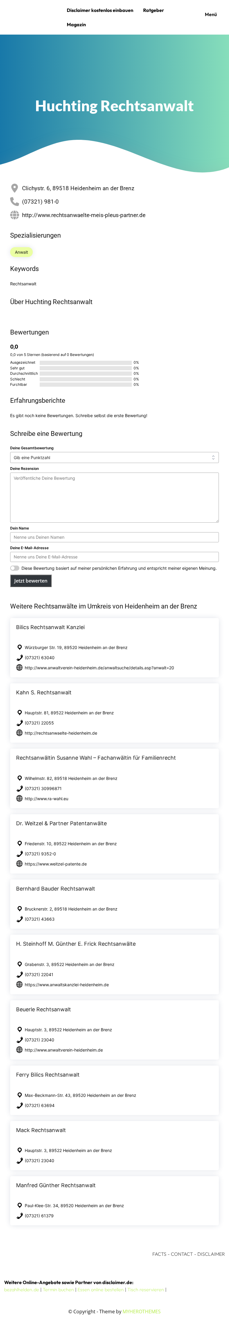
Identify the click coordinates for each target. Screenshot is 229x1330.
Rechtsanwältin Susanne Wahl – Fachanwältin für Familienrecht (96, 758)
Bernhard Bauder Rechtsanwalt (55, 888)
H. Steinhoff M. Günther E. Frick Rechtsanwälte (76, 944)
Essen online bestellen (101, 1289)
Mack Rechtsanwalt (41, 1130)
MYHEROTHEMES (142, 1311)
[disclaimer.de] (34, 17)
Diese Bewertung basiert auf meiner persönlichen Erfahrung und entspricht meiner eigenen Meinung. (119, 568)
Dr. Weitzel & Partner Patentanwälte (61, 823)
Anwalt (21, 252)
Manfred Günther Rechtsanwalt (56, 1185)
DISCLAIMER (211, 1254)
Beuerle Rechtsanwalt (43, 1009)
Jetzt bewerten (30, 580)
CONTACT (182, 1254)
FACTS (159, 1254)
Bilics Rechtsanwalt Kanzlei (50, 627)
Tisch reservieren (145, 1289)
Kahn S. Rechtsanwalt (44, 692)
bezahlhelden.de (21, 1289)
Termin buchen (58, 1289)
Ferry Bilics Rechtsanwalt (48, 1075)
